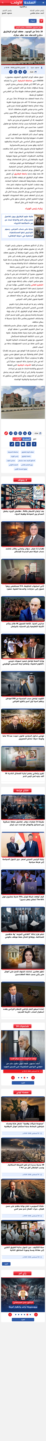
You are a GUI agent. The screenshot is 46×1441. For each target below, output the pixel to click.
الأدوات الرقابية (24, 365)
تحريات (32, 20)
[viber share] (11, 72)
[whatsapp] (6, 433)
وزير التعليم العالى (26, 465)
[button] (33, 1077)
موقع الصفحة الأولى (21, 469)
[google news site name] (34, 444)
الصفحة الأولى (13, 465)
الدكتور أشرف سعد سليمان (26, 460)
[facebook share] (25, 72)
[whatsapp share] (15, 72)
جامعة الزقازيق (20, 174)
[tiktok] (12, 444)
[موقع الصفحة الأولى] (23, 2)
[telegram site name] (23, 444)
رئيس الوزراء (14, 456)
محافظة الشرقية (25, 80)
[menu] (43, 2)
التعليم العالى (37, 285)
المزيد (23, 1083)
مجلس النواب (11, 460)
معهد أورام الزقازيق (28, 452)
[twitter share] (20, 72)
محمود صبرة (35, 67)
